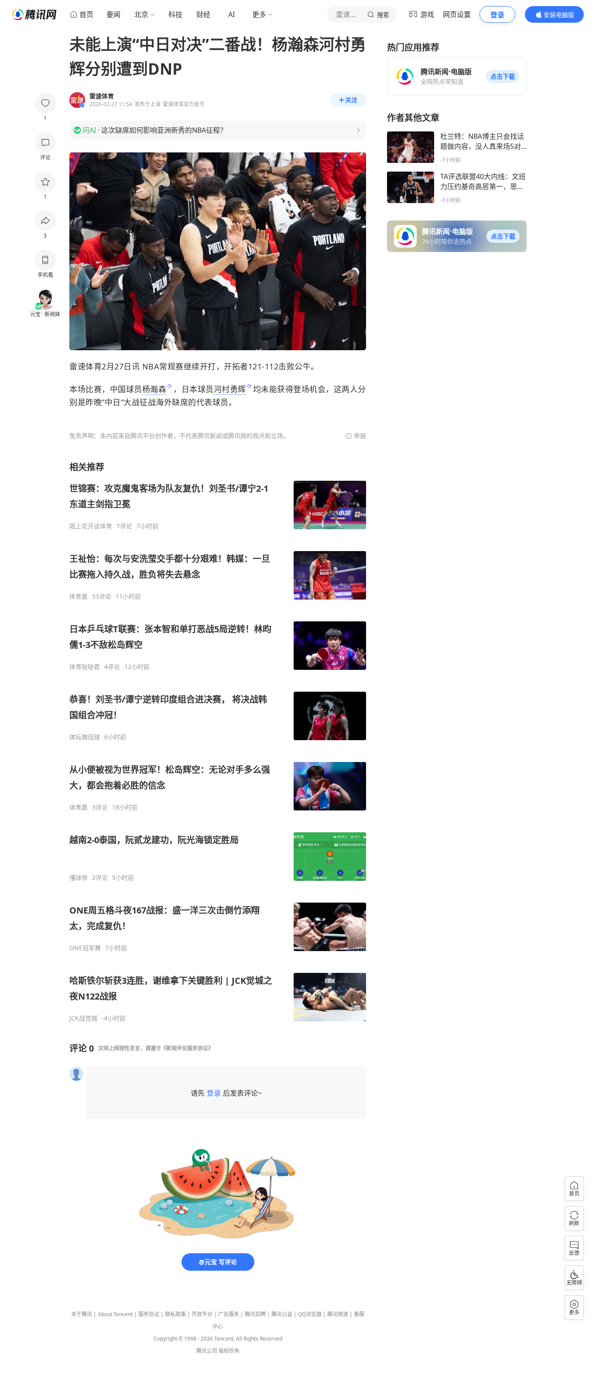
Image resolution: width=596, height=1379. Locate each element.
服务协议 (148, 1314)
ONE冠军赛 (85, 948)
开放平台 (202, 1314)
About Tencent (115, 1314)
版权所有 (229, 1351)
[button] (502, 76)
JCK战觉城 (83, 1018)
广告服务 (228, 1314)
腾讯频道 (337, 1314)
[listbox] (217, 741)
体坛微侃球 (84, 737)
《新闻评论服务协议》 (187, 1048)
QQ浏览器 (310, 1314)
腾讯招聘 (255, 1314)
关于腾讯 (81, 1314)
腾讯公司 (206, 1351)
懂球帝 (78, 878)
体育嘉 (78, 596)
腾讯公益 (281, 1314)
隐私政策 (175, 1314)
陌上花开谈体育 (90, 526)
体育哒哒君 (84, 667)
